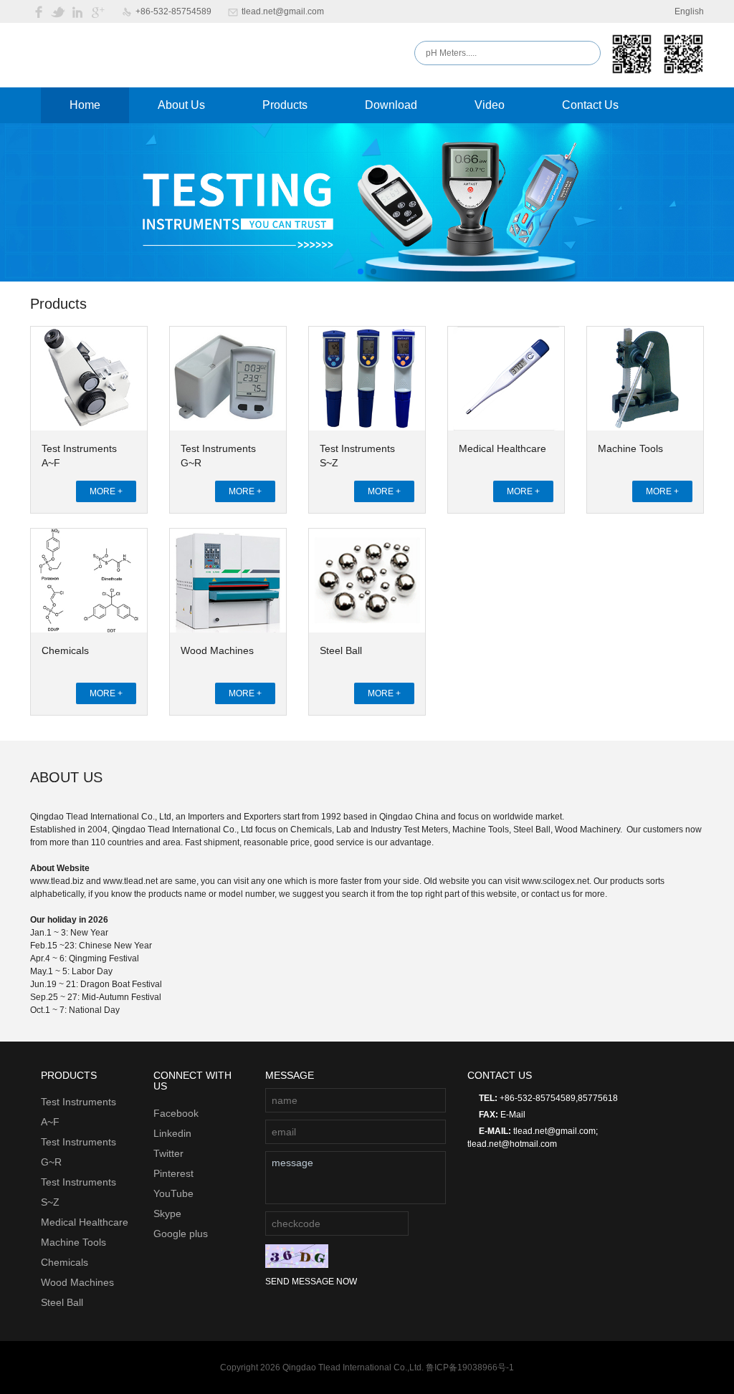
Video (490, 105)
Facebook (176, 1113)
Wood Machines (217, 650)
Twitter (168, 1153)
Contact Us (590, 105)
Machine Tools (630, 448)
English (689, 11)
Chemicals (65, 650)
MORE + (106, 491)
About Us (181, 105)
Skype (167, 1213)
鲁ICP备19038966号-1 (470, 1367)
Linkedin (172, 1133)
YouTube (173, 1193)
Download (391, 105)
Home (85, 105)
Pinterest (173, 1173)
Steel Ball (341, 650)
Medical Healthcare (502, 448)
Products (285, 105)
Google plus (180, 1233)
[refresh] (296, 1256)
